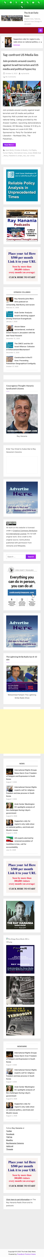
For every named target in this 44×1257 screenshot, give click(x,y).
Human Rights (8, 153)
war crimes (31, 156)
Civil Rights (32, 150)
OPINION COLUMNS (22, 292)
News (6, 156)
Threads (9, 1149)
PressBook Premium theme (26, 1254)
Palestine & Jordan (15, 156)
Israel (30, 153)
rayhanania (25, 73)
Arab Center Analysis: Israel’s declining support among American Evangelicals (20, 315)
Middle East (37, 153)
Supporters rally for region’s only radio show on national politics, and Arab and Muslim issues (27, 40)
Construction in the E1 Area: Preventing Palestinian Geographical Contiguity (21, 360)
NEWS (22, 764)
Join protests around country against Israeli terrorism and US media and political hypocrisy (20, 65)
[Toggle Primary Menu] (40, 30)
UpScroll (9, 1146)
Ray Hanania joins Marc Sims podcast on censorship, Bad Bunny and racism (20, 302)
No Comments (11, 77)
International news (20, 153)
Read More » (10, 145)
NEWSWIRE (22, 1046)
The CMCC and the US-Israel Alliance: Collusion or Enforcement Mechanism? (20, 346)
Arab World (9, 150)
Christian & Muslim (21, 150)
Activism (16, 45)
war (24, 156)
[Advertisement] (22, 726)
